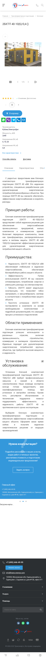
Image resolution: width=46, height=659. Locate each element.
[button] (20, 501)
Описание (8, 168)
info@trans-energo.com (15, 573)
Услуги (5, 594)
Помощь (6, 601)
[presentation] (44, 168)
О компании (7, 587)
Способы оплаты (9, 159)
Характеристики (26, 168)
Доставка (27, 159)
